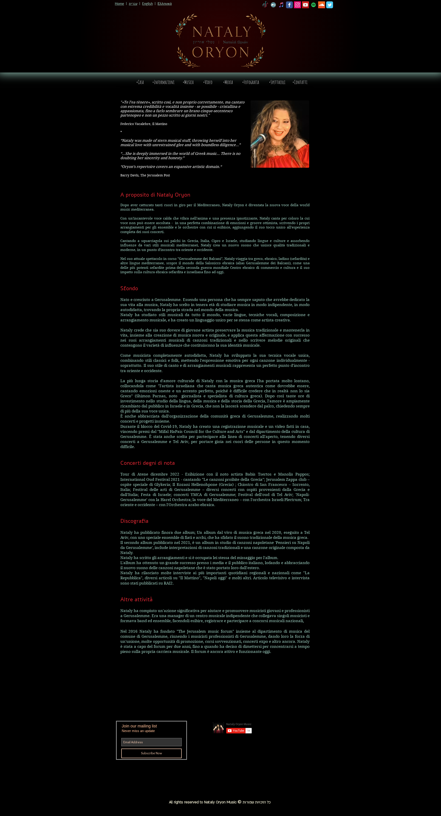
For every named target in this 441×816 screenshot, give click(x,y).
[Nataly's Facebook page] (289, 4)
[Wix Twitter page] (329, 4)
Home (119, 3)
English (147, 3)
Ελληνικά (165, 3)
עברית (133, 3)
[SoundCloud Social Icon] (321, 4)
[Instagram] (297, 4)
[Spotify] (313, 4)
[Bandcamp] (273, 4)
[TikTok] (265, 4)
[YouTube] (305, 4)
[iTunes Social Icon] (281, 4)
